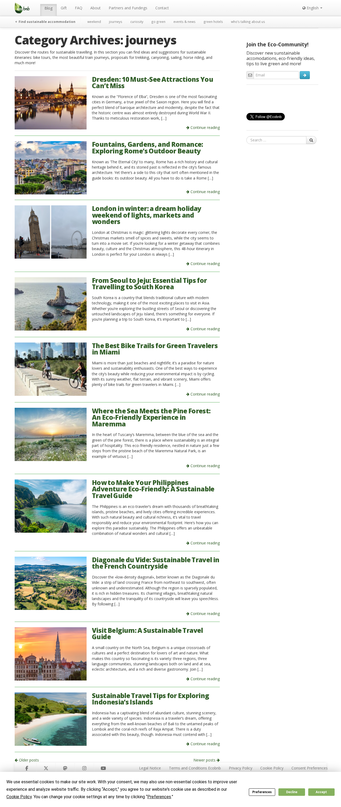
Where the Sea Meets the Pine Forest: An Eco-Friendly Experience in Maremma (151, 417)
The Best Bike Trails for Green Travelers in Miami (155, 349)
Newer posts (205, 760)
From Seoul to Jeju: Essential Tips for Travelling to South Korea (149, 283)
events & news (184, 21)
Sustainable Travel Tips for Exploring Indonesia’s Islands (150, 699)
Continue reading (204, 127)
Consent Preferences (309, 768)
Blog (48, 8)
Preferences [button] (159, 796)
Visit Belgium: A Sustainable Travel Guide (147, 633)
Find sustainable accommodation (46, 21)
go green (158, 21)
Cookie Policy (271, 768)
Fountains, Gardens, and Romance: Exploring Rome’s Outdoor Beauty (147, 147)
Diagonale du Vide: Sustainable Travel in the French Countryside (155, 563)
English (313, 7)
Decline (291, 792)
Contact (162, 7)
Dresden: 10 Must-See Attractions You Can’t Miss (152, 82)
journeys (115, 21)
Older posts (28, 760)
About (95, 7)
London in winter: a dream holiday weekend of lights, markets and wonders (146, 215)
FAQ (78, 7)
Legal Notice (150, 768)
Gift (64, 7)
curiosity (136, 21)
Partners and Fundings (128, 7)
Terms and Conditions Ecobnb (195, 768)
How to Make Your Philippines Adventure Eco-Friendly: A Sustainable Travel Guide (153, 489)
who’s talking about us (248, 21)
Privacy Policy (240, 768)
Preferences (262, 792)
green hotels (213, 21)
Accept (321, 792)
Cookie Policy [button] (19, 796)
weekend (94, 21)
